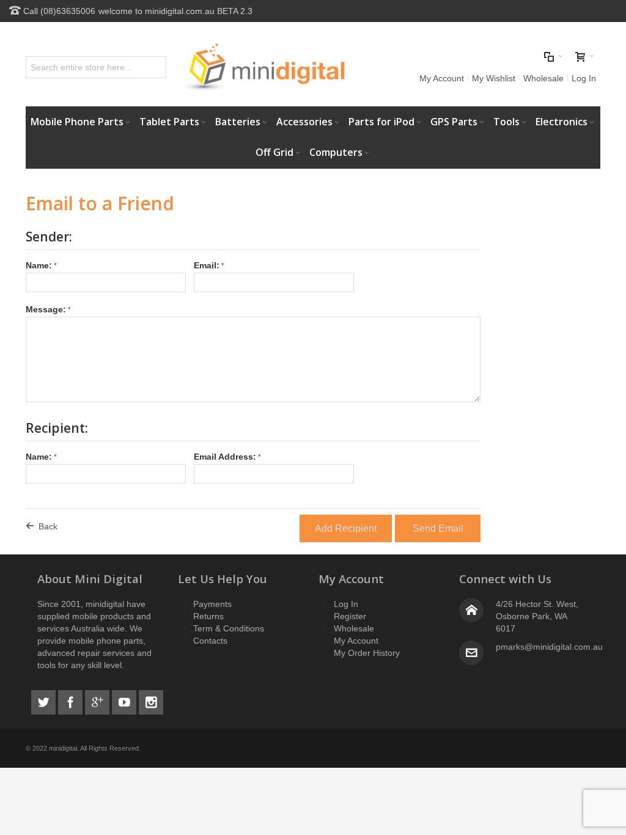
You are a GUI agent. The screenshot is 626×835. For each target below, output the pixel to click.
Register (350, 616)
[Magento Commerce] (262, 67)
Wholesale (543, 78)
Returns (208, 616)
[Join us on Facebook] (71, 700)
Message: (46, 309)
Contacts (210, 641)
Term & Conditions (228, 628)
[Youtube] (125, 700)
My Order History (367, 653)
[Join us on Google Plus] (98, 700)
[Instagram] (151, 700)
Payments (212, 604)
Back (48, 526)
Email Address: (225, 457)
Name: (39, 265)
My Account (441, 78)
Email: (206, 265)
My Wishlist (493, 78)
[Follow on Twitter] (44, 700)
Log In (584, 78)
